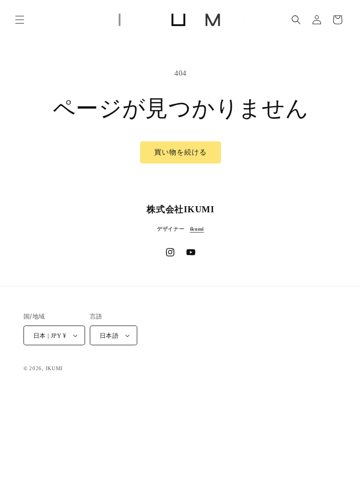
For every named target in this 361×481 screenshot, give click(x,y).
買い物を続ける (180, 152)
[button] (19, 19)
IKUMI (54, 368)
